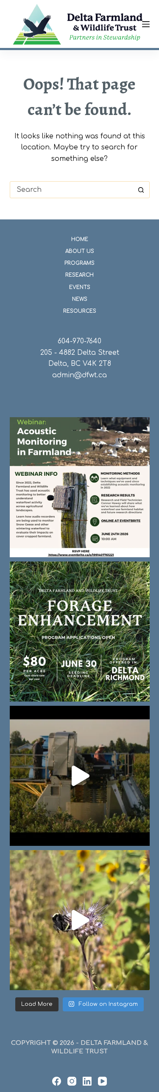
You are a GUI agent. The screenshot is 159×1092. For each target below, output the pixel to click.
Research (79, 275)
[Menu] (146, 24)
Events (79, 287)
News (79, 299)
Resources (79, 311)
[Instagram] (71, 1081)
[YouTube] (102, 1081)
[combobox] (71, 189)
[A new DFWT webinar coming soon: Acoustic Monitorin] (80, 487)
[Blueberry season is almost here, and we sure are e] (80, 776)
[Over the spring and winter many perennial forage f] (80, 631)
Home (79, 239)
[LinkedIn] (87, 1081)
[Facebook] (56, 1081)
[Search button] (141, 190)
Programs (79, 263)
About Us (79, 251)
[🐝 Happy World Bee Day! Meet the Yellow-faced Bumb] (80, 920)
